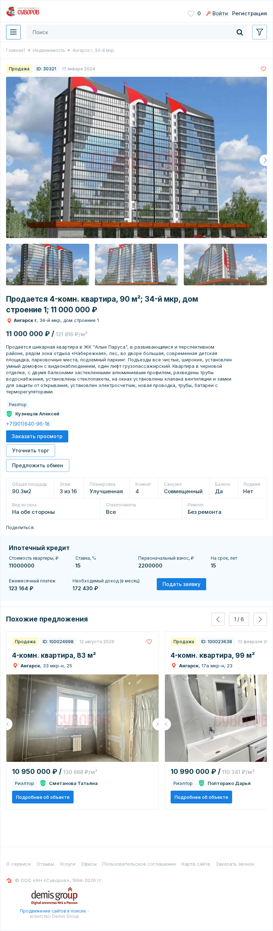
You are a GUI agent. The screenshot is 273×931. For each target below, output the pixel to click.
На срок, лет (224, 558)
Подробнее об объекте (43, 797)
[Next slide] (260, 619)
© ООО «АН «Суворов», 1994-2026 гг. (59, 880)
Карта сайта (196, 864)
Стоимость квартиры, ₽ (33, 558)
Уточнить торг (30, 450)
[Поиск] (239, 32)
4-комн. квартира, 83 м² (54, 655)
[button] (265, 160)
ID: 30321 (46, 68)
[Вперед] (155, 724)
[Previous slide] (218, 619)
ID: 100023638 (216, 641)
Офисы (89, 864)
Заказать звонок (235, 864)
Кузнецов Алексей (37, 413)
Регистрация (249, 13)
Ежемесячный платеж (32, 580)
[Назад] (9, 724)
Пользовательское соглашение (139, 864)
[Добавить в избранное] (263, 68)
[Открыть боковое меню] (259, 32)
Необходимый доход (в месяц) (106, 580)
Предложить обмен (37, 465)
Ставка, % (85, 558)
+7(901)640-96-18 (28, 424)
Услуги (67, 864)
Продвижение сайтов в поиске (53, 911)
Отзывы (45, 864)
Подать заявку (181, 584)
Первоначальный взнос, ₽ (166, 558)
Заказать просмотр (37, 436)
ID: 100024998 (58, 641)
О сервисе (18, 864)
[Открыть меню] (13, 32)
